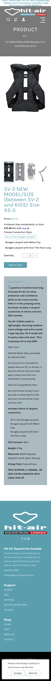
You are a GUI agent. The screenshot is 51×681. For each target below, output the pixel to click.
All (24, 36)
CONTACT (8, 639)
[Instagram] (25, 539)
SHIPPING (9, 599)
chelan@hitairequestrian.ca (19, 575)
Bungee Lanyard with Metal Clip (23, 242)
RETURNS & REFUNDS (15, 604)
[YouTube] (28, 539)
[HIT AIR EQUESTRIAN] (25, 12)
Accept (18, 673)
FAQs (6, 594)
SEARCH (8, 589)
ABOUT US (9, 634)
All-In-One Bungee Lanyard (20, 236)
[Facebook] (22, 539)
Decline (33, 673)
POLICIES (8, 609)
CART (6, 629)
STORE (7, 624)
